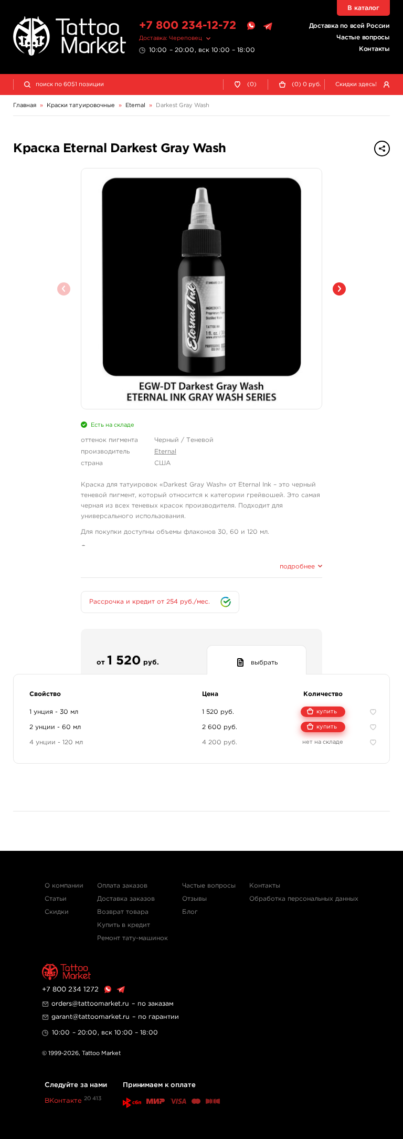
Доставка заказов (126, 899)
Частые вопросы (363, 37)
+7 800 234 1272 (70, 990)
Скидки (57, 912)
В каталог (363, 8)
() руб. (306, 84)
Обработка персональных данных (303, 899)
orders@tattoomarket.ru (90, 1004)
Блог (190, 912)
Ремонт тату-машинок (132, 938)
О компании (64, 886)
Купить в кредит (123, 925)
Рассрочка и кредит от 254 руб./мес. (149, 602)
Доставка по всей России (349, 26)
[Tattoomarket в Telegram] (267, 26)
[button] (339, 289)
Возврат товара (123, 912)
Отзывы (194, 899)
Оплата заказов (122, 886)
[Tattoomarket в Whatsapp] (251, 26)
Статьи (56, 899)
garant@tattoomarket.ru (90, 1017)
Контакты (374, 49)
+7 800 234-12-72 (187, 25)
